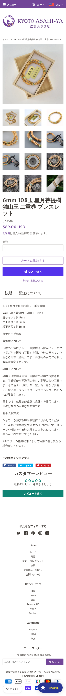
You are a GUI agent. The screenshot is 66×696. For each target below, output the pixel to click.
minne (33, 595)
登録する (55, 661)
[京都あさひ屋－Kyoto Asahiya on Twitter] (18, 533)
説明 (9, 293)
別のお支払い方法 (33, 280)
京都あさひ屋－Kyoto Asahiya (43, 672)
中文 (33, 638)
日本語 (33, 634)
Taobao (33, 613)
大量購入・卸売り (33, 570)
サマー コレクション (33, 561)
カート (40, 4)
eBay (33, 608)
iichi (33, 590)
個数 (5, 241)
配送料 (6, 233)
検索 (33, 565)
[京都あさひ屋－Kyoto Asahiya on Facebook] (26, 533)
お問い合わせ (33, 574)
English (33, 629)
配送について (30, 293)
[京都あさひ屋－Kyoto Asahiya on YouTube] (47, 533)
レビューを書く (33, 493)
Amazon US (33, 604)
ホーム (6, 39)
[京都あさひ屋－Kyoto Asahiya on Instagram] (40, 533)
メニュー (12, 4)
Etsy (33, 599)
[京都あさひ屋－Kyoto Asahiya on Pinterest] (33, 533)
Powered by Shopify (33, 675)
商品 (33, 556)
